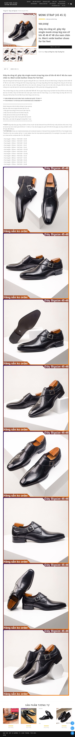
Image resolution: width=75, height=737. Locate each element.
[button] (34, 15)
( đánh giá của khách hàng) (51, 19)
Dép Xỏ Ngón (53, 3)
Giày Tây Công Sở (37, 1)
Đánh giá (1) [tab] (15, 69)
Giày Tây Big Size (59, 52)
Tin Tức (63, 5)
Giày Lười (54, 1)
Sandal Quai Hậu (43, 3)
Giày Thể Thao (62, 1)
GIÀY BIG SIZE (11, 3)
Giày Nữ (28, 1)
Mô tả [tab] (6, 69)
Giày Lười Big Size (13, 10)
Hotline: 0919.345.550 (11, 4)
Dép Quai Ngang (61, 3)
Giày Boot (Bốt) (46, 1)
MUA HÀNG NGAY (56, 46)
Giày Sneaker (34, 3)
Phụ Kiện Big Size (56, 5)
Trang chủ (5, 10)
